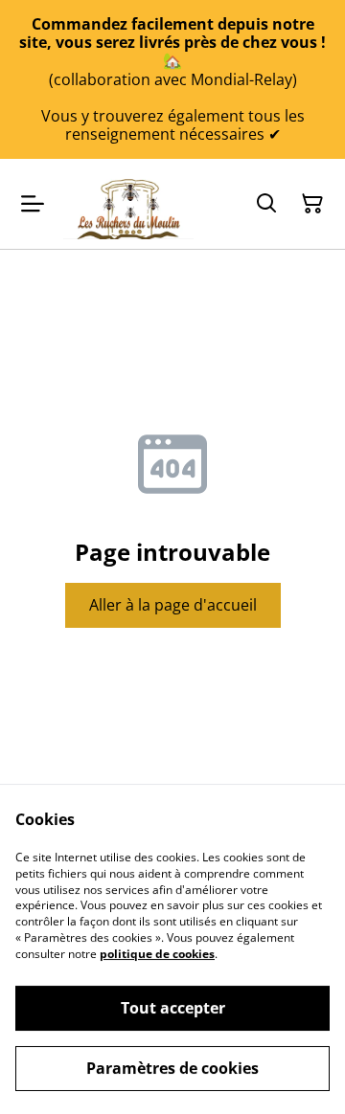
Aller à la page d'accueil (173, 604)
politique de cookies (157, 954)
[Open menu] (33, 204)
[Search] (266, 204)
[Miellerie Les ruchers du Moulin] (128, 203)
